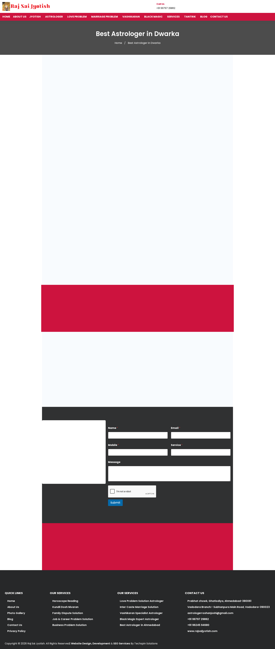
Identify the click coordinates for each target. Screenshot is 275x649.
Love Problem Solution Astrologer (142, 601)
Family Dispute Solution (67, 613)
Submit (115, 503)
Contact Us (14, 625)
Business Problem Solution (69, 625)
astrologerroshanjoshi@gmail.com (67, 463)
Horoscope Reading (65, 601)
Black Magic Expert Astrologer (139, 619)
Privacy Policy (16, 631)
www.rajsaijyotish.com (202, 631)
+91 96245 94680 (198, 625)
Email (175, 427)
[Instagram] (265, 6)
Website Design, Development (90, 643)
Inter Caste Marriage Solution (139, 607)
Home (118, 43)
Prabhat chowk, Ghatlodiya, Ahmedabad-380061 (219, 601)
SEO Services (121, 643)
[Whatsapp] (271, 6)
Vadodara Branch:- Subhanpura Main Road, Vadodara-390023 (228, 607)
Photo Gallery (16, 613)
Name (113, 427)
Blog (10, 619)
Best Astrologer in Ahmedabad (140, 625)
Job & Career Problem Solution (72, 619)
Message (114, 462)
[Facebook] (259, 6)
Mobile (113, 445)
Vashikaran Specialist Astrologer (141, 613)
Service (177, 445)
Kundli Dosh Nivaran (65, 607)
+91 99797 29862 (55, 476)
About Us (13, 607)
